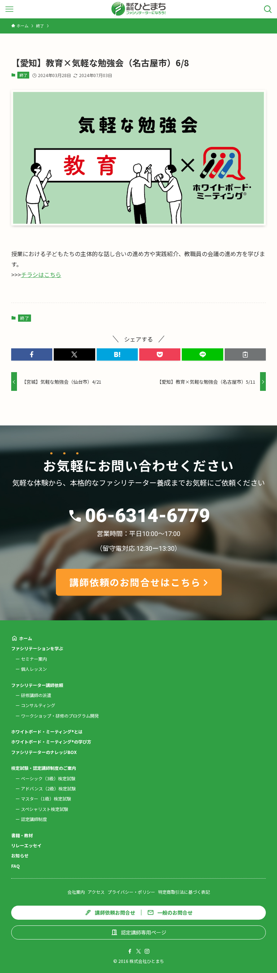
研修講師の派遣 (36, 695)
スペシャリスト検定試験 (44, 809)
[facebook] (130, 951)
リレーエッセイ (26, 845)
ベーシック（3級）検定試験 (48, 778)
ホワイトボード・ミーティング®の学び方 (51, 741)
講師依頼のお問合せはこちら (135, 582)
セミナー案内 (34, 659)
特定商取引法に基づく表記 (184, 892)
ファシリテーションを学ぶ (37, 648)
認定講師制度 (34, 819)
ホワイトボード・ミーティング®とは (47, 731)
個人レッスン (34, 669)
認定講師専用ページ (143, 932)
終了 (23, 75)
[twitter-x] (138, 951)
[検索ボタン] (268, 9)
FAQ (15, 866)
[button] (31, 354)
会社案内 (76, 892)
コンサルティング (38, 705)
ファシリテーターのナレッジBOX (44, 752)
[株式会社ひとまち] (138, 9)
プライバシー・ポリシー (131, 892)
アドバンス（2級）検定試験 (48, 788)
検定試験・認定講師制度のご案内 (43, 768)
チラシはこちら (41, 274)
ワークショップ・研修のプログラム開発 (60, 716)
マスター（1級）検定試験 (46, 798)
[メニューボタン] (9, 9)
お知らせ (19, 855)
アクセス (96, 892)
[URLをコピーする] (245, 354)
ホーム (25, 638)
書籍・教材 (22, 835)
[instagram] (147, 951)
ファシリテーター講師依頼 (37, 685)
